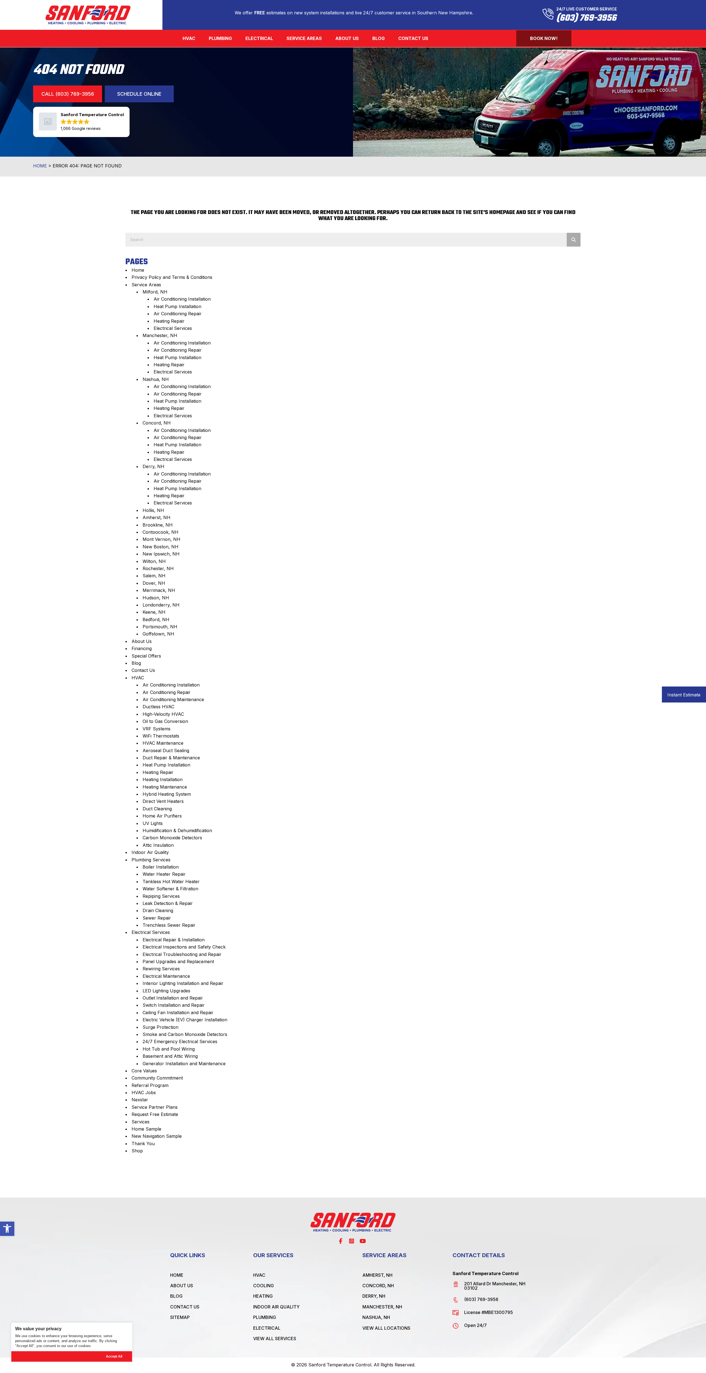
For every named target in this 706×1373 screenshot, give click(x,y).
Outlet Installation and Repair (173, 998)
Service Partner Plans (155, 1107)
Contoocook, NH (160, 532)
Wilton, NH (154, 561)
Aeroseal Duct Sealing (166, 750)
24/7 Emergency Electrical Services (180, 1041)
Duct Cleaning (157, 808)
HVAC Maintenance (163, 743)
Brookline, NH (158, 525)
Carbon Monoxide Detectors (172, 837)
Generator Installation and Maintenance (184, 1063)
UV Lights (153, 823)
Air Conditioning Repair (178, 313)
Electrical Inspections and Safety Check (184, 947)
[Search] (574, 240)
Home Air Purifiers (162, 816)
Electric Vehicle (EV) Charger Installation (185, 1019)
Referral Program (150, 1085)
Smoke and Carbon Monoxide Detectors (185, 1034)
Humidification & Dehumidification (177, 830)
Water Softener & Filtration (170, 888)
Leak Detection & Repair (168, 903)
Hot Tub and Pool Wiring (169, 1049)
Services (140, 1121)
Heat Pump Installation (177, 306)
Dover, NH (154, 583)
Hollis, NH (153, 510)
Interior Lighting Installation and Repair (183, 983)
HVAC (138, 677)
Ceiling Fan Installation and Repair (178, 1012)
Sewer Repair (157, 918)
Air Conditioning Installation (182, 299)
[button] (7, 1228)
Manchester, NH (160, 335)
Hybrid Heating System (167, 794)
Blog (136, 663)
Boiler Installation (161, 867)
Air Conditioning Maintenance (173, 699)
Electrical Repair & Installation (174, 939)
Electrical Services (173, 328)
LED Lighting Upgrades (166, 990)
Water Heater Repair (164, 874)
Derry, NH (153, 466)
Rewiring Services (161, 968)
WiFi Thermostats (161, 736)
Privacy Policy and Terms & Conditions (172, 277)
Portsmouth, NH (160, 626)
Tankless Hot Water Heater (171, 881)
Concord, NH (157, 423)
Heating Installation (163, 779)
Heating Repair (169, 321)
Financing (142, 648)
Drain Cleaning (158, 910)
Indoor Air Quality (150, 852)
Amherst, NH (156, 517)
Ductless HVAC (158, 706)
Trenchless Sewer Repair (169, 925)
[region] (71, 1342)
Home (40, 166)
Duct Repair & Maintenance (171, 757)
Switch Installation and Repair (174, 1005)
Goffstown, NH (158, 634)
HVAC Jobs (144, 1092)
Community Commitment (157, 1078)
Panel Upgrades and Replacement (178, 961)
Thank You (143, 1143)
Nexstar (140, 1099)
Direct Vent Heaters (163, 801)
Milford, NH (155, 292)
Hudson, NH (156, 597)
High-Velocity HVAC (163, 714)
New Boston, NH (160, 546)
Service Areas (146, 284)
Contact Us (143, 670)
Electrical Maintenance (166, 976)
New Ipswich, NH (161, 554)
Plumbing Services (151, 859)
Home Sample (146, 1129)
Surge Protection (160, 1027)
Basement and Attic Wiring (170, 1056)
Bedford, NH (156, 619)
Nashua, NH (156, 379)
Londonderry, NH (161, 605)
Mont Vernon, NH (161, 539)
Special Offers (146, 656)
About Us (142, 641)
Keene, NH (154, 612)
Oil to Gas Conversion (165, 721)
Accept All (114, 1356)
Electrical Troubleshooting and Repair (182, 954)
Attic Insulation (158, 845)
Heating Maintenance (165, 787)
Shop (137, 1150)
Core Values (144, 1070)
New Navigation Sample (157, 1136)
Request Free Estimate (155, 1114)
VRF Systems (156, 728)
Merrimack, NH (159, 590)
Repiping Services (161, 896)
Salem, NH (154, 575)
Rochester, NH (158, 568)
